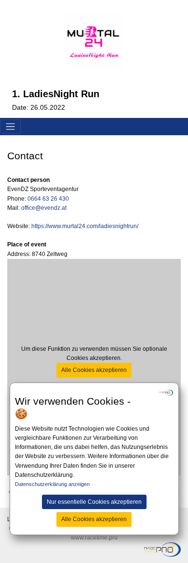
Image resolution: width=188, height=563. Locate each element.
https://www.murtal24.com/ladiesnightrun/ (84, 226)
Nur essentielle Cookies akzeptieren (94, 502)
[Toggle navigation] (10, 126)
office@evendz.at (44, 208)
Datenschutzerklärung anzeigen (52, 484)
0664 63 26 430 (48, 198)
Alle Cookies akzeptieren (94, 519)
